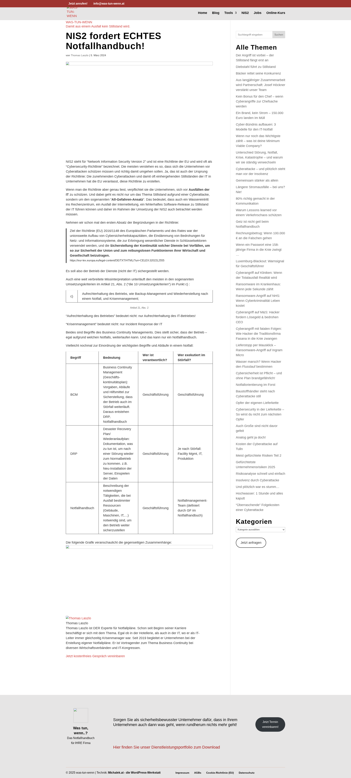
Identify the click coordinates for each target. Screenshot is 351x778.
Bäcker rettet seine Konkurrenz (258, 73)
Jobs (257, 13)
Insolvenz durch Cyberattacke (257, 480)
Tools (228, 13)
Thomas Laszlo (79, 55)
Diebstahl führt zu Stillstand (256, 67)
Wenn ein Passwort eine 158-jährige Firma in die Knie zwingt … (259, 249)
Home (202, 13)
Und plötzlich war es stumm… (257, 487)
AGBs (197, 772)
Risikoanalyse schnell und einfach (260, 473)
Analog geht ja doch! (251, 437)
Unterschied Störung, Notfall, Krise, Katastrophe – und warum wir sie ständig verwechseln (259, 157)
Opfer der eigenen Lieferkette (257, 403)
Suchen (278, 34)
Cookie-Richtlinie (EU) (220, 772)
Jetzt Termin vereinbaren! (270, 724)
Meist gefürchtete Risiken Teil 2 (258, 455)
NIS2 (245, 13)
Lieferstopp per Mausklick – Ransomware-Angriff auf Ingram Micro (259, 350)
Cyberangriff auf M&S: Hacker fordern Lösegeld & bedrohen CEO (258, 317)
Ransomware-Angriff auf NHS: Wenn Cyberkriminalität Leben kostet (258, 300)
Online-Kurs (275, 13)
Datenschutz (246, 772)
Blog (215, 13)
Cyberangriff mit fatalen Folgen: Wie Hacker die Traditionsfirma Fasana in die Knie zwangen (259, 333)
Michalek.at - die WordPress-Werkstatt (134, 772)
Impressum (182, 772)
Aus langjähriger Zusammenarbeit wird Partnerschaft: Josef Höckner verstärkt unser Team (260, 85)
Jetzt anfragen (251, 542)
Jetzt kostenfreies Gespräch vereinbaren (95, 656)
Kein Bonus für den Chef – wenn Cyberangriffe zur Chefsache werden (259, 101)
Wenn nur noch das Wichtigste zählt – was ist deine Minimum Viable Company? (258, 141)
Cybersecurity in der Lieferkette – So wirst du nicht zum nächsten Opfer (260, 414)
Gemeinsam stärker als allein (257, 180)
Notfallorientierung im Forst (255, 385)
